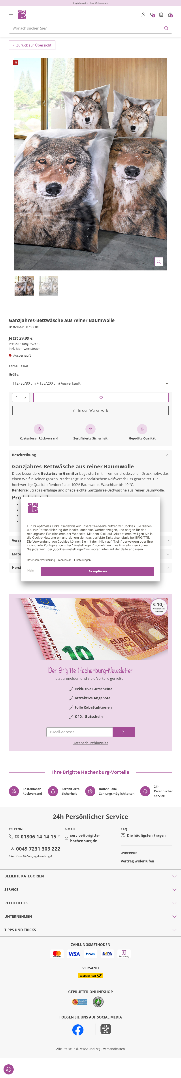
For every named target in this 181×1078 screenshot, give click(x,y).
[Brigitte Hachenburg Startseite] (21, 14)
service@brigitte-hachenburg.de (85, 838)
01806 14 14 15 (38, 836)
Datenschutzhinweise (90, 743)
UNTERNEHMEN (18, 916)
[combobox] (90, 28)
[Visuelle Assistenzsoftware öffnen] (103, 1029)
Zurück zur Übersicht (33, 45)
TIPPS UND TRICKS (20, 929)
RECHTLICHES (16, 903)
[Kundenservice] (9, 1069)
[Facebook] (78, 1030)
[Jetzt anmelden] (124, 732)
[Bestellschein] (161, 14)
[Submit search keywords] (166, 28)
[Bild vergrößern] (159, 261)
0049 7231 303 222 (38, 848)
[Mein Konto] (143, 14)
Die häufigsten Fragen (146, 835)
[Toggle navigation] (11, 14)
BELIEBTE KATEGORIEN (24, 876)
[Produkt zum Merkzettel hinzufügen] (101, 397)
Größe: (14, 374)
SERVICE (11, 889)
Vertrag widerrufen (137, 861)
